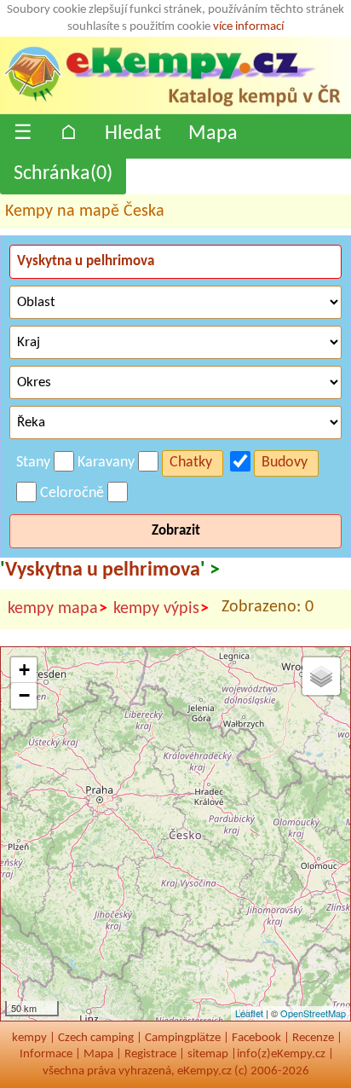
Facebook (256, 1038)
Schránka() (63, 174)
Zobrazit (176, 531)
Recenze (313, 1038)
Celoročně (72, 493)
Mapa (213, 134)
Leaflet (249, 1013)
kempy (29, 1038)
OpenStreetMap (313, 1013)
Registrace (150, 1054)
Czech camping (96, 1038)
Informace (46, 1054)
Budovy (285, 462)
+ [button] (24, 669)
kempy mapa (57, 609)
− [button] (24, 695)
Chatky (191, 462)
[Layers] (321, 676)
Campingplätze (183, 1038)
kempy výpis (161, 609)
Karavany (106, 462)
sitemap (207, 1054)
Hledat (133, 134)
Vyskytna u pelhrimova (102, 570)
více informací (248, 26)
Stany (33, 462)
